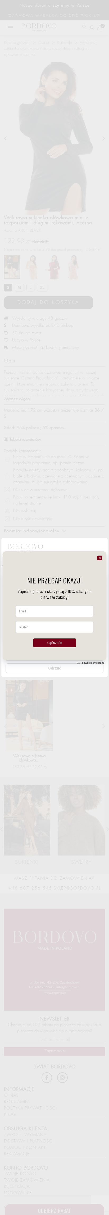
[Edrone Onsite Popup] (54, 607)
